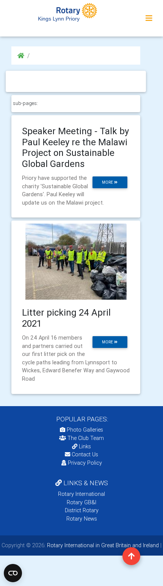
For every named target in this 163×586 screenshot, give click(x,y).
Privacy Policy (85, 462)
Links (85, 446)
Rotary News (81, 518)
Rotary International (81, 494)
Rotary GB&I (81, 502)
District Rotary (82, 510)
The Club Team (85, 438)
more (108, 182)
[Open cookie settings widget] (13, 573)
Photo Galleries (84, 429)
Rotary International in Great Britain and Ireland (102, 545)
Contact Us (84, 454)
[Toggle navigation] (149, 18)
